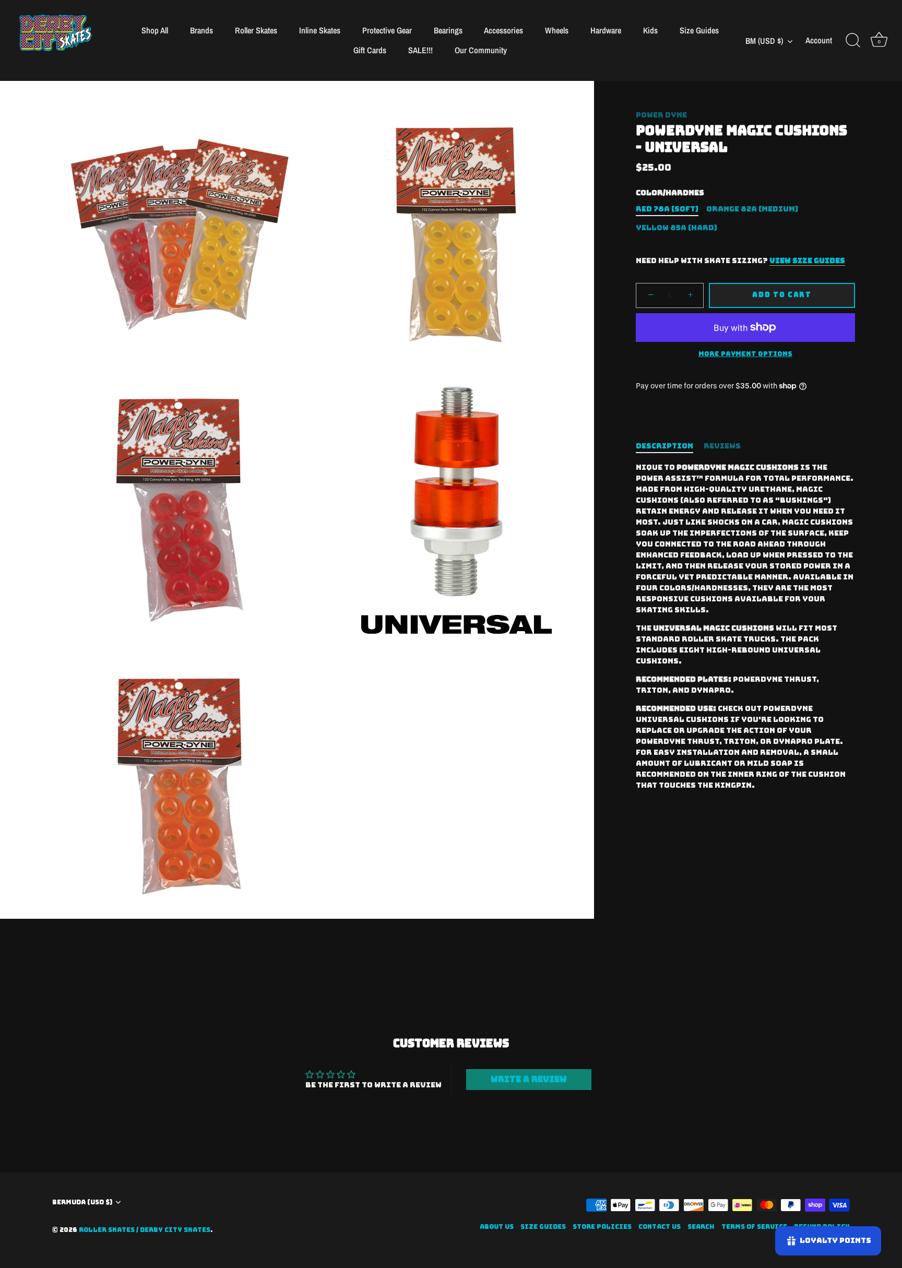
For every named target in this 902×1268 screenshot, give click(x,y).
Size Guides (699, 30)
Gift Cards (369, 50)
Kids (650, 30)
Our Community (481, 50)
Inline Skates (319, 30)
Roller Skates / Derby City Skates (144, 1230)
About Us (497, 1227)
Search (701, 1227)
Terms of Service (754, 1227)
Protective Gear (387, 30)
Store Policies (602, 1227)
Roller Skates (256, 30)
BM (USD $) (764, 40)
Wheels (556, 30)
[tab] (670, 446)
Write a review (529, 1079)
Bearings (448, 30)
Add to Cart (782, 294)
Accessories (503, 30)
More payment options (745, 353)
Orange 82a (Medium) (752, 209)
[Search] (852, 40)
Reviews (722, 446)
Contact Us (659, 1227)
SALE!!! (420, 50)
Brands (201, 30)
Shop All (154, 30)
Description (664, 446)
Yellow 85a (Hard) (676, 227)
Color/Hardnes (670, 192)
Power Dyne (661, 115)
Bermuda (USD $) (82, 1202)
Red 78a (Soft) (667, 209)
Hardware (605, 30)
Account (818, 40)
